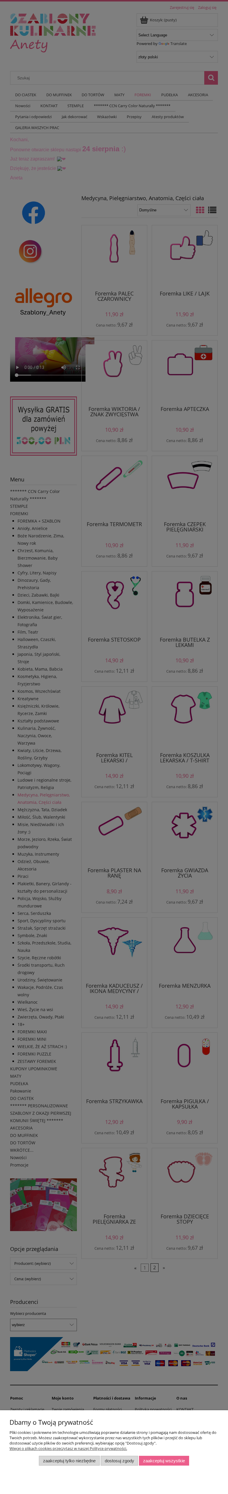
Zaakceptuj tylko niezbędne (69, 1460)
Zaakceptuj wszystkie (164, 1460)
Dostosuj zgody (119, 1460)
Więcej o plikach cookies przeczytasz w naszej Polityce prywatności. (68, 1448)
